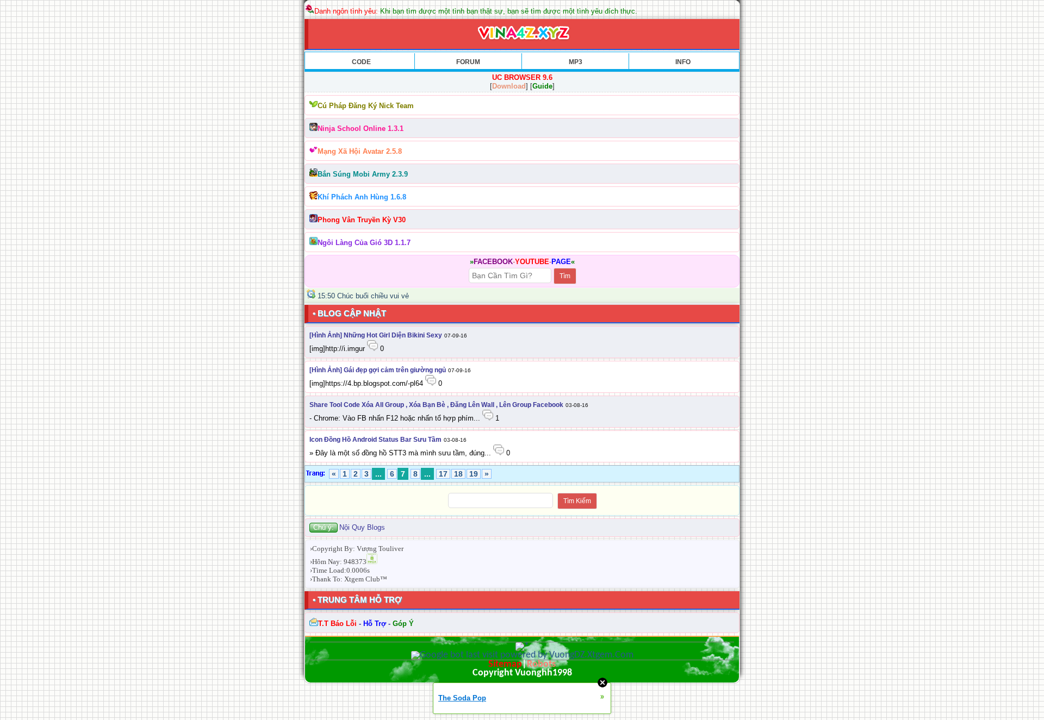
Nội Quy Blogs (362, 527)
